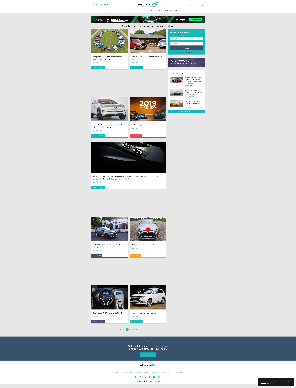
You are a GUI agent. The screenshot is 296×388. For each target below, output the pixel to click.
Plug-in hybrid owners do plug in (145, 313)
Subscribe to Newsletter (182, 11)
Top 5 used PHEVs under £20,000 (107, 313)
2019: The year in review (141, 125)
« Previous (122, 329)
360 (160, 381)
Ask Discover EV (148, 11)
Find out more (270, 383)
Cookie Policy (166, 372)
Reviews (120, 11)
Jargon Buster (159, 11)
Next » (135, 329)
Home (109, 11)
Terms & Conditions (177, 372)
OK (263, 383)
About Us (115, 372)
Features (127, 11)
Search (187, 48)
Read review (188, 85)
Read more (96, 62)
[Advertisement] (128, 83)
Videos (139, 11)
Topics (133, 11)
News (114, 11)
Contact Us (129, 372)
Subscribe (148, 354)
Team (122, 372)
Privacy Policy (155, 372)
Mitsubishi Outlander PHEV (143, 245)
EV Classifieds (169, 11)
